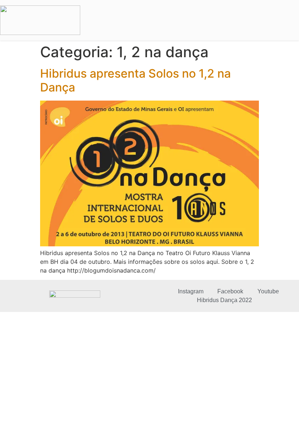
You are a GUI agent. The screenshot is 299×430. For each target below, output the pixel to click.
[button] (290, 20)
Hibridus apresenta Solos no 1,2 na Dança (135, 80)
